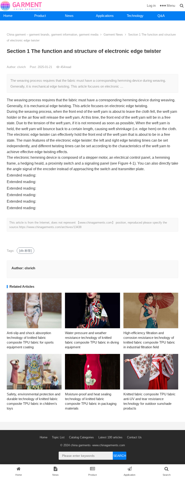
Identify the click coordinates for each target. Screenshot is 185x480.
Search (119, 455)
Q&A (161, 16)
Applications (105, 16)
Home (7, 16)
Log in (151, 5)
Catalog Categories (81, 437)
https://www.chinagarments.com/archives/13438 (50, 227)
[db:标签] (25, 250)
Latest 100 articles (110, 437)
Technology (135, 16)
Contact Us (134, 437)
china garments (81, 445)
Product (40, 16)
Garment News (113, 34)
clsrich (22, 67)
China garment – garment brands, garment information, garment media (52, 34)
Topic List (58, 437)
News (69, 16)
